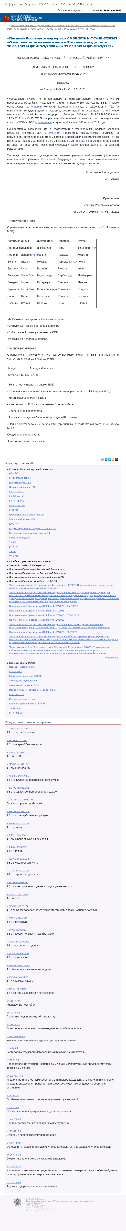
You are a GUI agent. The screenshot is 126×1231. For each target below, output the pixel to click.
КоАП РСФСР (16, 694)
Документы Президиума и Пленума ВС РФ (33, 581)
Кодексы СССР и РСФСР (22, 663)
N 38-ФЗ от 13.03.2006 (18, 823)
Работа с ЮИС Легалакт (76, 4)
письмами (81, 140)
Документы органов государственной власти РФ (36, 577)
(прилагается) (43, 122)
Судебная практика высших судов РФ (30, 561)
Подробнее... (112, 657)
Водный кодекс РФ (20, 482)
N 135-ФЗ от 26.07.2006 (18, 870)
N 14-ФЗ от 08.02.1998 (17, 894)
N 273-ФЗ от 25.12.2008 (18, 811)
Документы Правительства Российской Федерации (38, 573)
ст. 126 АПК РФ (14, 1155)
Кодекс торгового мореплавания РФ (29, 533)
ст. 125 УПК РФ (14, 1131)
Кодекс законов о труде (22, 699)
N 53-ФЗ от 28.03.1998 (17, 977)
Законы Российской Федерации (27, 565)
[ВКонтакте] (106, 458)
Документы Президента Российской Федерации (36, 569)
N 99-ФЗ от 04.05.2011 (17, 882)
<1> (34, 254)
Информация (14, 4)
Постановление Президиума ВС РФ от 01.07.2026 (36, 610)
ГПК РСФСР (15, 671)
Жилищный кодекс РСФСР (24, 680)
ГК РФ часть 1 (16, 491)
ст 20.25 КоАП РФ (16, 1036)
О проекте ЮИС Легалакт (41, 4)
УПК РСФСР (15, 713)
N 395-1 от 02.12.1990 (16, 989)
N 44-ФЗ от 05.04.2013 (18, 953)
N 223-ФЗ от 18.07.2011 (17, 906)
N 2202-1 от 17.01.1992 (17, 918)
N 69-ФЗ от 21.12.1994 (17, 740)
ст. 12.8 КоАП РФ (15, 1076)
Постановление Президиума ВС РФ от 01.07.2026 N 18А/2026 (43, 632)
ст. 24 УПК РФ (14, 1143)
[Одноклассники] (113, 458)
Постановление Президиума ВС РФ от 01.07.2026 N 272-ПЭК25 (44, 615)
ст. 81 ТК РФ (12, 1048)
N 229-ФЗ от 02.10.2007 (18, 965)
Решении (36, 106)
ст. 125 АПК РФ (14, 1182)
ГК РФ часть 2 (16, 496)
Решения (54, 133)
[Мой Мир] (116, 458)
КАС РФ (13, 523)
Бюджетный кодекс (20, 477)
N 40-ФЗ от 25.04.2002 (18, 752)
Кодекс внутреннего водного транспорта (32, 528)
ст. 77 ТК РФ (13, 1107)
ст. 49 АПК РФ (14, 1166)
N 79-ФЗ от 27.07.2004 (18, 776)
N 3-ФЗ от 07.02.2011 (17, 847)
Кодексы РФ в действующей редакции (31, 469)
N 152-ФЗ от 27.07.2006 (18, 942)
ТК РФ (12, 542)
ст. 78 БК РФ (13, 1060)
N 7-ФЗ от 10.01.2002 (17, 835)
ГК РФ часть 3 (16, 500)
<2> (75, 261)
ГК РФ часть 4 (17, 505)
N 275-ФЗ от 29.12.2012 (18, 788)
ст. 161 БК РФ (13, 1095)
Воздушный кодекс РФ (22, 487)
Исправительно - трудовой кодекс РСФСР (32, 689)
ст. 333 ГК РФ (13, 1001)
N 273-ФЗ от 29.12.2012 (18, 764)
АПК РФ (13, 473)
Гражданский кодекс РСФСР (25, 676)
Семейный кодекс (19, 537)
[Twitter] (109, 458)
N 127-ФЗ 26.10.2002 (16, 930)
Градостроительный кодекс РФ (26, 514)
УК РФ (12, 551)
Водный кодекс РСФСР (22, 666)
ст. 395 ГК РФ (13, 1024)
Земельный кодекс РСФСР (24, 685)
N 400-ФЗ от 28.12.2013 (18, 728)
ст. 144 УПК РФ (14, 1119)
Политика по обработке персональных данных (41, 1211)
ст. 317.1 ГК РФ (13, 1013)
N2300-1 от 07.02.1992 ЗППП (20, 799)
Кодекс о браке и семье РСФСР (27, 703)
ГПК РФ (13, 510)
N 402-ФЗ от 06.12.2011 (18, 859)
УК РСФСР (15, 708)
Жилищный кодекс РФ (22, 519)
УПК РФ (13, 556)
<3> (70, 275)
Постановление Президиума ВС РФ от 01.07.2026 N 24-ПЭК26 (43, 606)
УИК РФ (13, 546)
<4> (94, 247)
